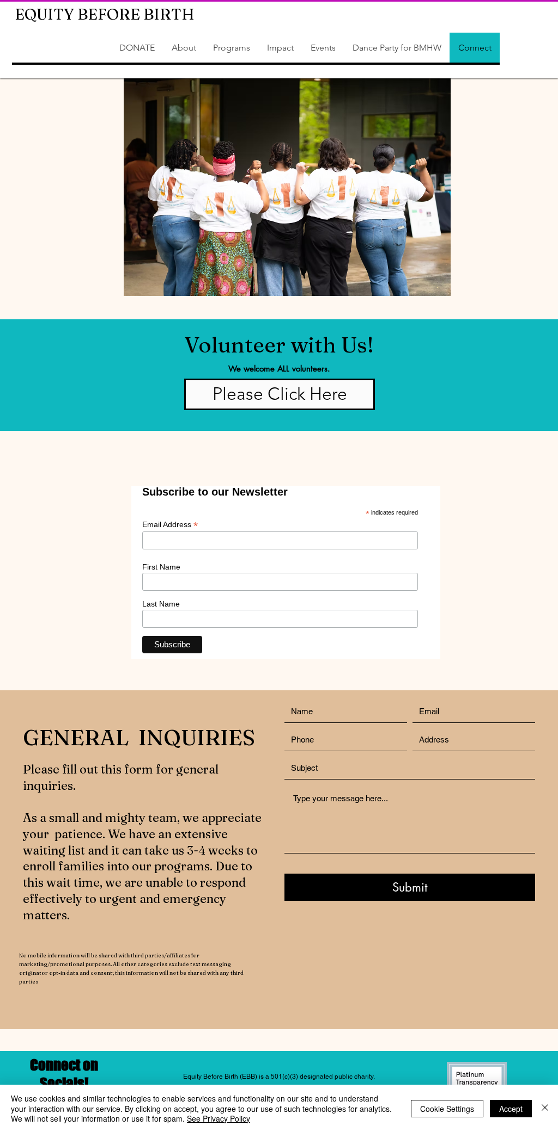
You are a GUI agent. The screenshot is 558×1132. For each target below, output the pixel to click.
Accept (511, 1108)
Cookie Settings (447, 1108)
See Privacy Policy (218, 1118)
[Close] (544, 1108)
